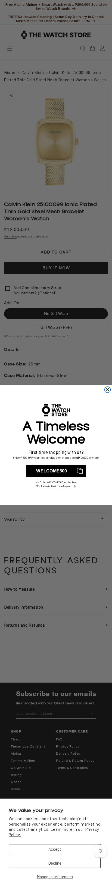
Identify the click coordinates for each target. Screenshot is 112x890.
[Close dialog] (108, 389)
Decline (54, 863)
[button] (56, 471)
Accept (54, 849)
